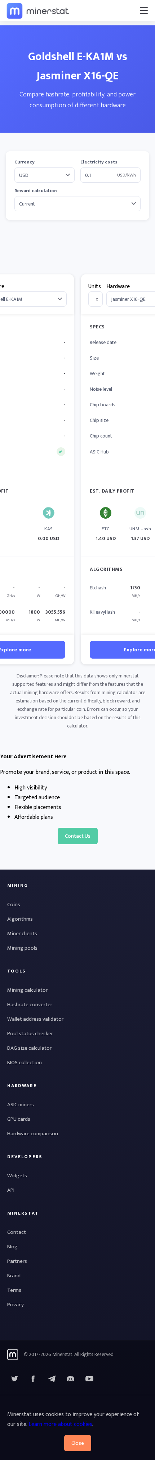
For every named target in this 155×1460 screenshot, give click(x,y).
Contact (16, 1232)
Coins (13, 904)
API (10, 1190)
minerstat (38, 10)
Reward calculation (35, 190)
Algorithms (20, 919)
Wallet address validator (35, 1019)
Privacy (15, 1304)
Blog (12, 1246)
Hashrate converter (29, 1004)
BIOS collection (24, 1062)
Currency (24, 162)
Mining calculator (27, 990)
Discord (89, 1379)
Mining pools (22, 948)
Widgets (17, 1175)
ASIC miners (20, 1104)
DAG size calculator (29, 1048)
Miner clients (22, 933)
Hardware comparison (32, 1133)
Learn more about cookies (60, 1424)
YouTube (70, 1379)
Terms (14, 1290)
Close (77, 1443)
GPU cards (18, 1119)
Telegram (52, 1379)
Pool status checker (30, 1033)
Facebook (33, 1379)
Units (94, 286)
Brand (14, 1275)
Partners (17, 1261)
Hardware (118, 286)
